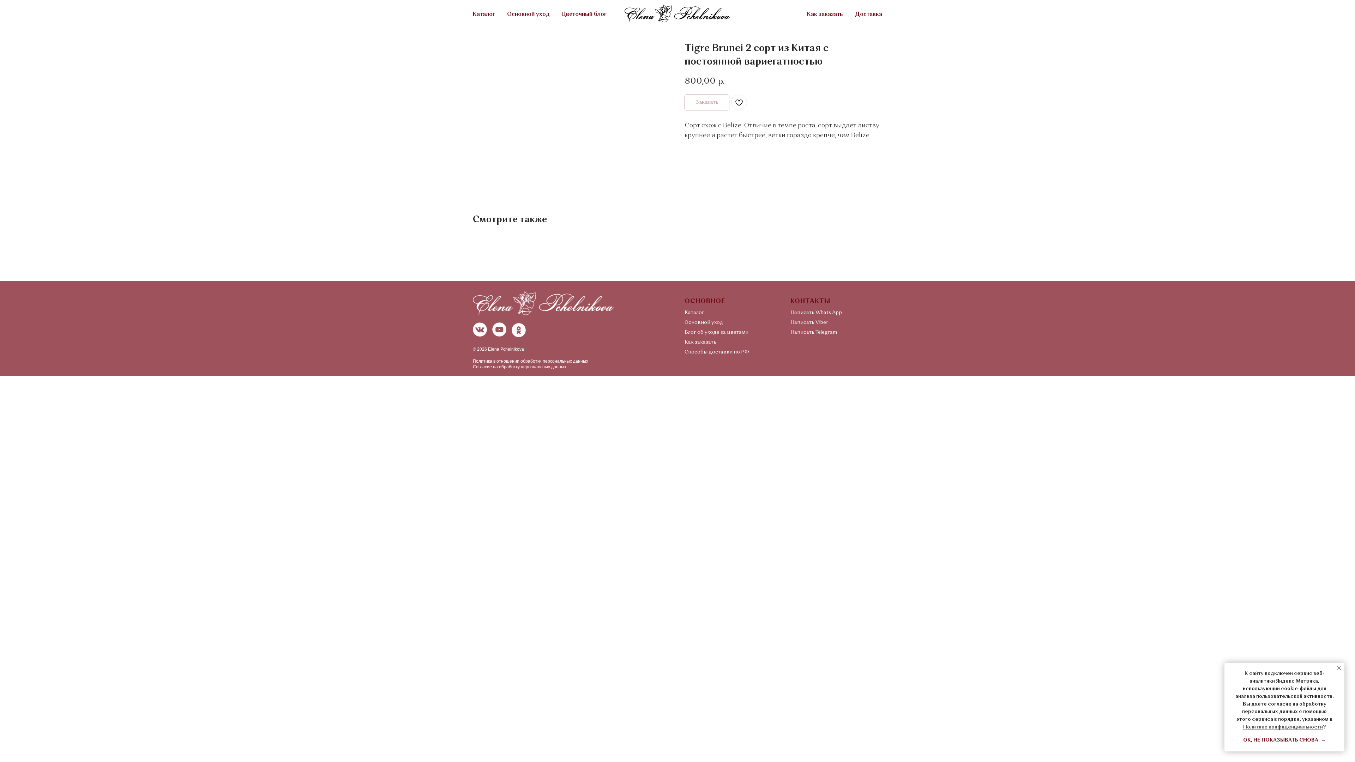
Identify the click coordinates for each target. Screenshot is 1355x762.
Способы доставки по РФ (717, 352)
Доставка (868, 14)
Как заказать (825, 14)
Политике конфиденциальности (1283, 727)
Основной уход (528, 14)
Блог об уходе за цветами (716, 332)
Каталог (484, 14)
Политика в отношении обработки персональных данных (530, 361)
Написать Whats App (816, 312)
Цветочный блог (584, 14)
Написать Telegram (813, 332)
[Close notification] (1339, 668)
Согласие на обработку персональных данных (519, 366)
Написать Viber (809, 322)
